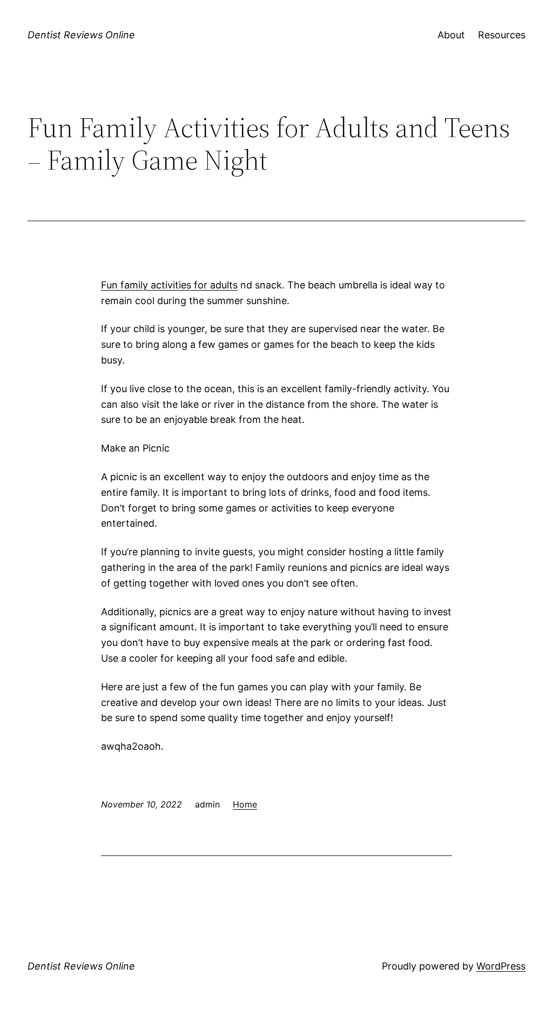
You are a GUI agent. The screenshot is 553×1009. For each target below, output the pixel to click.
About (451, 35)
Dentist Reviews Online (81, 35)
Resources (501, 35)
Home (245, 804)
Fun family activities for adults (169, 285)
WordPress (500, 966)
